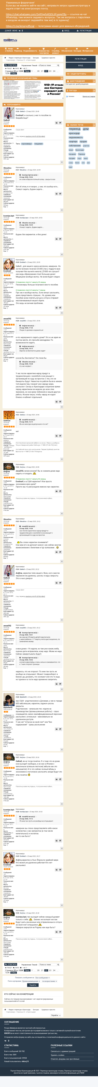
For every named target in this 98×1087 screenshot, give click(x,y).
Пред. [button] (27, 71)
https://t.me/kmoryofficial (20, 26)
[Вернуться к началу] (61, 162)
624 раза (6, 246)
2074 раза (6, 456)
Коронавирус (20, 109)
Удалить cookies (57, 1055)
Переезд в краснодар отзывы (52, 1071)
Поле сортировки (15, 981)
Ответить (12, 65)
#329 (17, 856)
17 (26, 68)
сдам (70, 167)
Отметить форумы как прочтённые (65, 1059)
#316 (17, 111)
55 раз (5, 744)
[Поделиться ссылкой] (60, 123)
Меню (14, 31)
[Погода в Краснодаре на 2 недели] (89, 96)
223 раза (6, 306)
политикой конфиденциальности (60, 1037)
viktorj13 (25, 1061)
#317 (17, 170)
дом (86, 129)
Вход (67, 31)
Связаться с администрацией (63, 1051)
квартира (73, 141)
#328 (17, 812)
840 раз (5, 201)
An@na (24, 326)
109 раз (5, 303)
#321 (17, 415)
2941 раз (6, 159)
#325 (17, 628)
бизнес (77, 162)
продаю (72, 158)
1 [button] (32, 71)
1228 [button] (7, 73)
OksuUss (7, 168)
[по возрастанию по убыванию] (49, 981)
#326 (17, 697)
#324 (17, 569)
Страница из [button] (14, 71)
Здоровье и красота (48, 58)
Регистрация (85, 31)
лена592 (7, 319)
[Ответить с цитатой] (56, 123)
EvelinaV (7, 271)
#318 (17, 218)
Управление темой (29, 65)
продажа (72, 154)
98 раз (5, 355)
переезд (74, 129)
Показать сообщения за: (25, 977)
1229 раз (6, 506)
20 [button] (38, 71)
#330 (17, 913)
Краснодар (80, 150)
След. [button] (13, 73)
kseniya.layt (26, 175)
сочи (83, 162)
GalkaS (6, 120)
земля (85, 158)
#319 (17, 262)
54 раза (5, 741)
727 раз (5, 452)
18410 (16, 68)
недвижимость (76, 137)
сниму (71, 162)
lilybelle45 (7, 707)
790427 (9, 68)
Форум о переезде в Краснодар (19, 58)
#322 (17, 467)
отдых (79, 158)
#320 (17, 321)
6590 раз (6, 155)
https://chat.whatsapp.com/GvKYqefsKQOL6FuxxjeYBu (36, 14)
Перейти (54, 1015)
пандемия (39, 144)
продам (83, 141)
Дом (88, 162)
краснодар (74, 133)
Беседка (36, 58)
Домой (8, 31)
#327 (17, 757)
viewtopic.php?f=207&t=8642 (35, 136)
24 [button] (54, 71)
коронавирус (27, 144)
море (71, 150)
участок (86, 146)
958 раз (5, 205)
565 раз (5, 359)
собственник (75, 145)
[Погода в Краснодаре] (80, 94)
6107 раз (6, 249)
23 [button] (50, 71)
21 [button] (42, 71)
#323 (17, 521)
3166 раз (6, 510)
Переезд (81, 154)
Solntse (6, 421)
